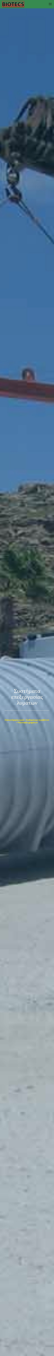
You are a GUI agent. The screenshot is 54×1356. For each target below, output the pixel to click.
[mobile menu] (50, 4)
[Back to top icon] (48, 1350)
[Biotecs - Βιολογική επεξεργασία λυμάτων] (13, 4)
